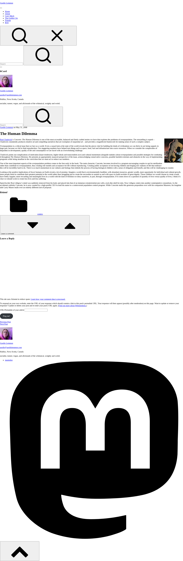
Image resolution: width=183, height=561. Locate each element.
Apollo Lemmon (6, 3)
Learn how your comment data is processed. (48, 299)
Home (7, 11)
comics (40, 214)
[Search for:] (12, 64)
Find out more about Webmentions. (72, 306)
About (7, 14)
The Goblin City (11, 18)
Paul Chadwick (6, 140)
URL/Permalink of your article (12, 310)
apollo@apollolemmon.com (11, 95)
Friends (8, 20)
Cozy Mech (9, 16)
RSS (7, 23)
